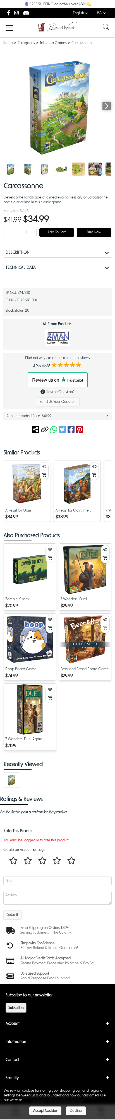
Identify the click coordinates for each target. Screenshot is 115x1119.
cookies (28, 1091)
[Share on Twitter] (63, 430)
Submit (12, 915)
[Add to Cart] (44, 475)
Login (41, 850)
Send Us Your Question (58, 402)
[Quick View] (44, 466)
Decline (76, 1111)
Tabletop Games (53, 43)
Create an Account (17, 850)
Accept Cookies (45, 1111)
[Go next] (106, 106)
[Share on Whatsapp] (53, 430)
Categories (26, 43)
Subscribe (16, 1008)
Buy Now (94, 232)
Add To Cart (56, 232)
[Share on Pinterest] (79, 430)
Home (8, 43)
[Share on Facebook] (72, 430)
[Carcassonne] (10, 169)
